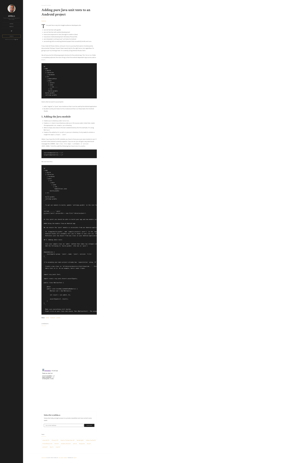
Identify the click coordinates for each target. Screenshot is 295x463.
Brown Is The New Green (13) (67, 440)
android (44, 21)
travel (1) (58, 447)
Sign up (16, 39)
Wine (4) (57, 443)
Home (11, 23)
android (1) (45, 447)
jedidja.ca (11, 16)
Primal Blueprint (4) (47, 443)
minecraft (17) (45, 440)
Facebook (52, 317)
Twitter (47, 317)
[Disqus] (69, 347)
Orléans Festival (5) (91, 440)
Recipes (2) (82, 443)
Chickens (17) (55, 440)
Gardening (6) (80, 440)
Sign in (11, 36)
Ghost (75, 457)
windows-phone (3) (66, 443)
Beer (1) (51, 447)
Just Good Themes (62, 457)
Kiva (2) (89, 443)
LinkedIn (58, 317)
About (11, 26)
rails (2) (75, 443)
